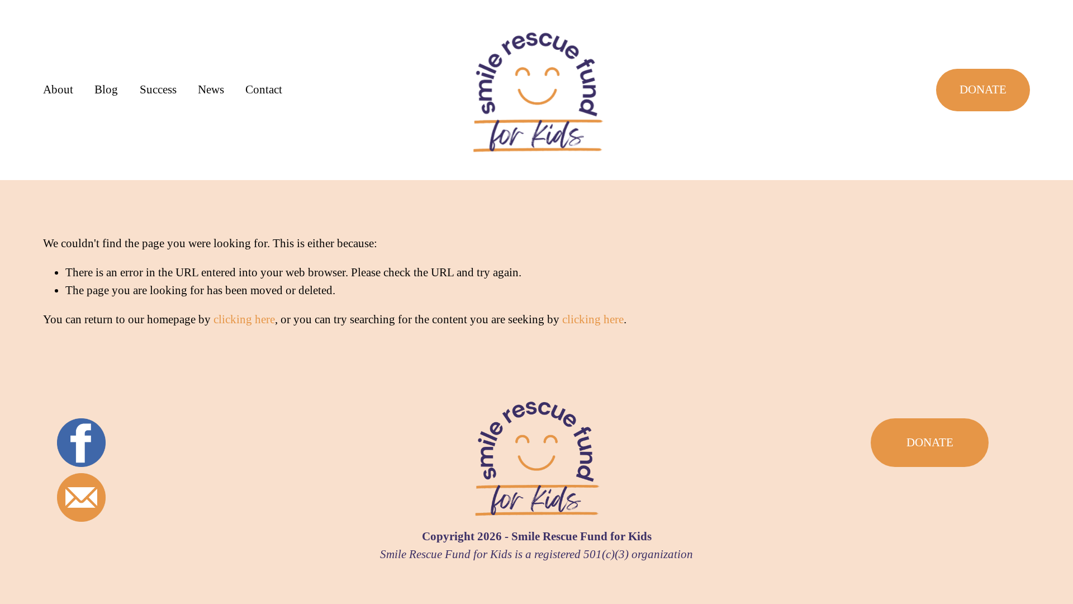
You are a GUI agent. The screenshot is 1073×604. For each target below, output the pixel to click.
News (211, 89)
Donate (983, 89)
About (58, 89)
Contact (263, 89)
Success (158, 89)
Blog (106, 89)
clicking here (244, 319)
